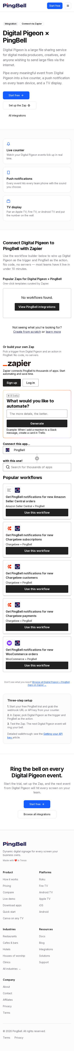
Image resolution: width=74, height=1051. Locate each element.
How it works (10, 879)
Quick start (9, 911)
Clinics (6, 962)
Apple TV (44, 898)
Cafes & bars (10, 942)
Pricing (7, 885)
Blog (42, 942)
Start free (54, 5)
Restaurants (10, 936)
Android (43, 911)
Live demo (9, 898)
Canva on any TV (13, 918)
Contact (7, 993)
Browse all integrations (37, 814)
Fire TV (43, 885)
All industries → (12, 968)
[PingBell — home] (14, 5)
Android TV (46, 892)
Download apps (12, 905)
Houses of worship (14, 955)
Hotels (6, 949)
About (6, 986)
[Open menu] (68, 6)
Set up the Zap (17, 105)
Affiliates (8, 999)
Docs (42, 936)
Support (44, 962)
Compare (8, 892)
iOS (41, 905)
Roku (42, 879)
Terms (6, 1012)
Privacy (7, 1006)
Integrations (46, 949)
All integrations (17, 115)
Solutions (44, 955)
